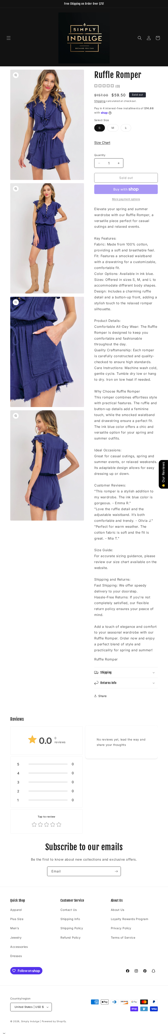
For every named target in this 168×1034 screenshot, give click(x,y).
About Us (117, 909)
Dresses (16, 956)
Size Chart (102, 143)
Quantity (99, 155)
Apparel (16, 909)
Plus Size (16, 919)
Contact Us (68, 909)
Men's (14, 928)
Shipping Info (70, 919)
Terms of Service (123, 937)
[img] (104, 86)
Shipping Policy (71, 928)
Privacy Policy (121, 928)
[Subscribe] (116, 871)
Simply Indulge (30, 1021)
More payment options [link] (126, 199)
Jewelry (16, 937)
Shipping (100, 101)
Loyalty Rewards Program (129, 919)
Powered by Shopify (54, 1021)
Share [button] (102, 696)
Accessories (19, 946)
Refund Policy (70, 937)
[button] (8, 37)
